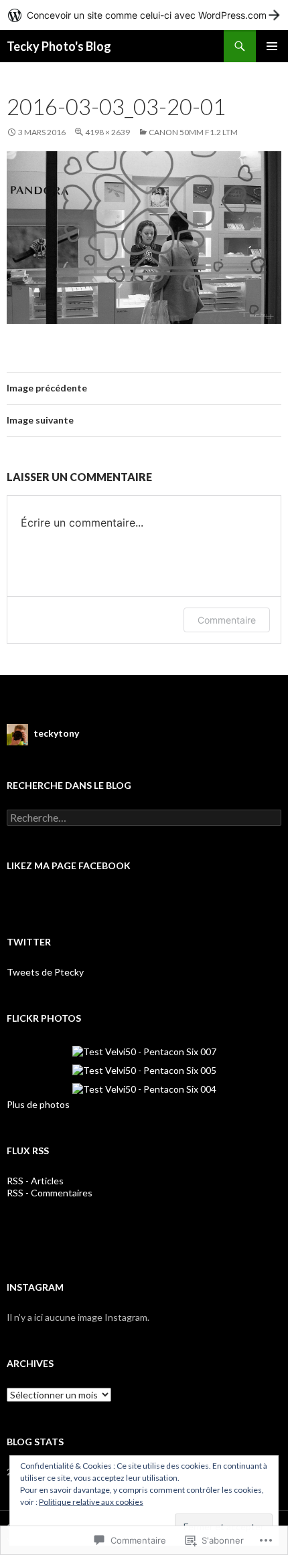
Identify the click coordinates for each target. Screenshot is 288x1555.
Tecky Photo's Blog (59, 46)
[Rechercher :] (144, 818)
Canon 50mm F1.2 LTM (193, 132)
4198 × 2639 (107, 132)
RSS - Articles (35, 1180)
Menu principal (272, 46)
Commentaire (227, 620)
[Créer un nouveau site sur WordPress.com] (144, 15)
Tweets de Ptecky (45, 972)
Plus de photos (38, 1104)
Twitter (29, 941)
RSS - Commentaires (49, 1192)
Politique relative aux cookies (91, 1502)
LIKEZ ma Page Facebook (69, 865)
